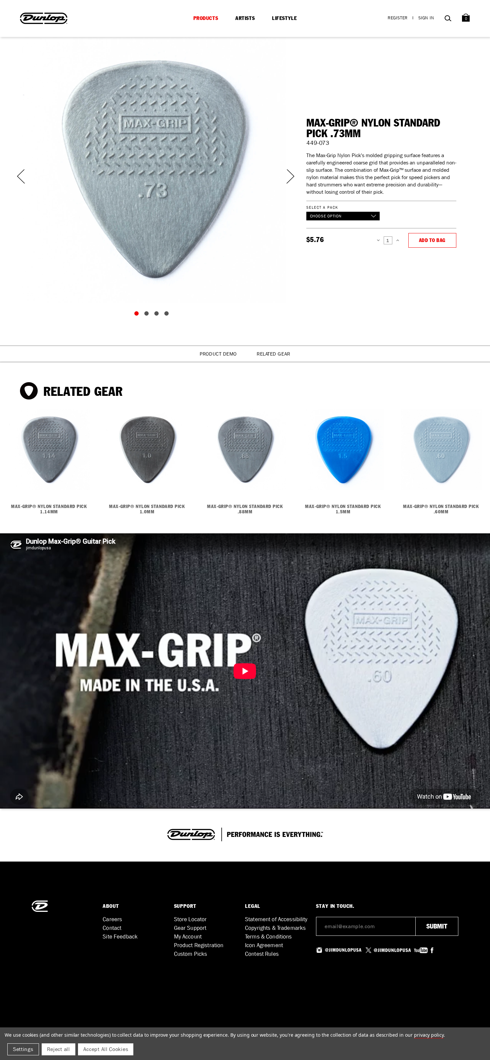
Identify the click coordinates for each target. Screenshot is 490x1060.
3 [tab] (158, 315)
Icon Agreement (264, 945)
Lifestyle (284, 18)
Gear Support (190, 928)
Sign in (426, 18)
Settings (23, 1049)
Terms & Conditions (268, 936)
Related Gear (273, 354)
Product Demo (218, 354)
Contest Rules (262, 953)
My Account (188, 936)
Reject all (58, 1049)
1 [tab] (138, 315)
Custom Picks (190, 953)
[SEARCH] (448, 19)
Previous (20, 176)
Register (398, 18)
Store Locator (190, 919)
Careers (112, 919)
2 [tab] (148, 315)
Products (205, 18)
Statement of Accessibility (276, 919)
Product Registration (199, 945)
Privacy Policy (429, 1035)
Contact (112, 928)
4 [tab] (168, 315)
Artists (245, 18)
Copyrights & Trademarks (275, 928)
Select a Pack (322, 207)
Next (286, 176)
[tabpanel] (153, 170)
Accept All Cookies (105, 1049)
